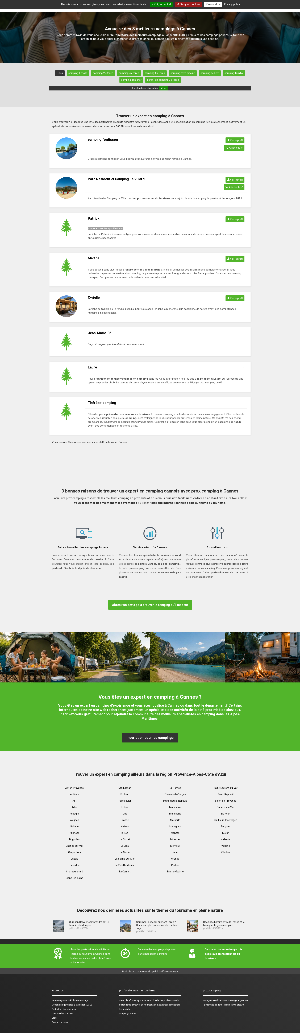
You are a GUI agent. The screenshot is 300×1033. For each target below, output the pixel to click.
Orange (175, 858)
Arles (74, 807)
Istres (125, 833)
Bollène (74, 826)
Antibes (74, 794)
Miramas (175, 839)
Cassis (74, 858)
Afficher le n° (235, 147)
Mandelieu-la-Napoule (175, 800)
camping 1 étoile (77, 73)
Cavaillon (75, 865)
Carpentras (74, 852)
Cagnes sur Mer (74, 845)
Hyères (125, 826)
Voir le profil (236, 140)
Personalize (213, 4)
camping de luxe (210, 73)
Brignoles (74, 839)
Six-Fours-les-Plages (225, 820)
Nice (175, 852)
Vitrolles (225, 852)
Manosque (175, 807)
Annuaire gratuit (60, 1000)
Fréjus (125, 807)
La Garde (125, 852)
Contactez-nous (60, 1022)
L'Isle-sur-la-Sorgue (175, 794)
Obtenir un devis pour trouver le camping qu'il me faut (150, 605)
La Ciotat (125, 839)
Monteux (175, 845)
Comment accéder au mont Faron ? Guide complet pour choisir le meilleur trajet (157, 925)
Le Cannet (125, 871)
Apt (75, 800)
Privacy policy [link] (232, 4)
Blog (54, 1017)
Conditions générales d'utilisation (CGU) (72, 1004)
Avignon (74, 820)
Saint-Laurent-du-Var (226, 787)
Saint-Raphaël (226, 794)
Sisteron (225, 813)
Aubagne (75, 813)
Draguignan (125, 787)
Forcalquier (125, 800)
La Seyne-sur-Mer (125, 858)
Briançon (75, 833)
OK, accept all (163, 4)
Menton (175, 833)
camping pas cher (131, 79)
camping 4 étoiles (129, 73)
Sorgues (225, 826)
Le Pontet (175, 787)
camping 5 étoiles (155, 73)
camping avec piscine (182, 73)
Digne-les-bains (74, 878)
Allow (163, 88)
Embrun (124, 794)
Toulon (225, 833)
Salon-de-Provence (225, 800)
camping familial (233, 73)
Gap (125, 813)
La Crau (125, 845)
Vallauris (225, 839)
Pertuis (175, 865)
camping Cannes (127, 1013)
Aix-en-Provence (74, 787)
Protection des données (64, 1009)
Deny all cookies (189, 4)
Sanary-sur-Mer (225, 807)
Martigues (175, 826)
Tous (60, 73)
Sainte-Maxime (175, 871)
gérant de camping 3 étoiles (163, 79)
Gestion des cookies (62, 1013)
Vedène (225, 845)
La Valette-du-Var (125, 865)
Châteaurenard (74, 871)
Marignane (175, 813)
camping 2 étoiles (103, 73)
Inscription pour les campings (150, 738)
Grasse (125, 820)
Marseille (175, 820)
